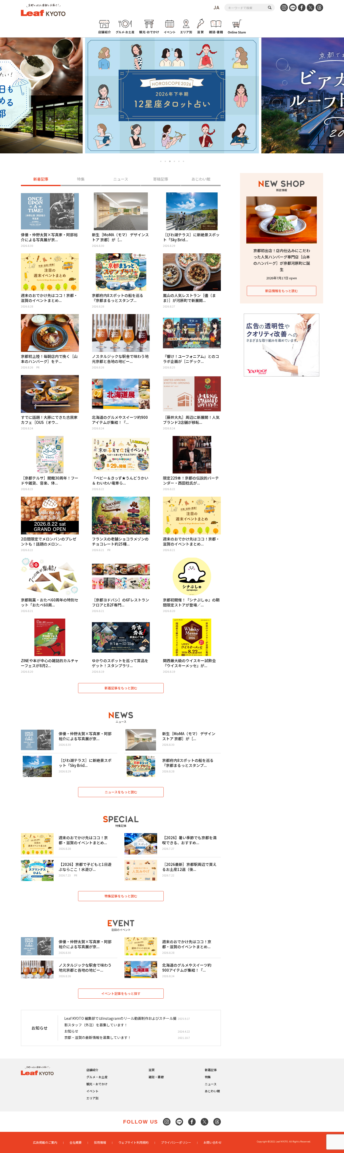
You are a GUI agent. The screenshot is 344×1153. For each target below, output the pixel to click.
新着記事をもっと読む (121, 688)
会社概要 (76, 1142)
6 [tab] (183, 161)
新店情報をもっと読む (281, 290)
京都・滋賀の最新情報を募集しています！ (97, 1037)
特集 (81, 179)
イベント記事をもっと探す (121, 993)
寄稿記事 (160, 179)
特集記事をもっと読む (121, 896)
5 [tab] (179, 161)
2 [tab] (165, 161)
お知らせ (71, 1031)
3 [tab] (169, 161)
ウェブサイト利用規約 (133, 1142)
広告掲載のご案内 (45, 1142)
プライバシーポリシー (176, 1142)
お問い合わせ (212, 1142)
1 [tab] (160, 161)
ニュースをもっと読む (121, 792)
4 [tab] (174, 161)
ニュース (120, 179)
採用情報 (100, 1142)
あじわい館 (200, 179)
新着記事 (40, 179)
